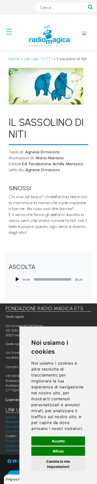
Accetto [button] (58, 441)
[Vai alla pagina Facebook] (9, 461)
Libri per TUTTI (38, 58)
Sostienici (13, 422)
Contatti (12, 431)
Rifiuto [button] (58, 451)
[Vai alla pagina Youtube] (15, 461)
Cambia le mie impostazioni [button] (58, 464)
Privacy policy (16, 441)
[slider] (52, 279)
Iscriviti (11, 417)
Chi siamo (13, 427)
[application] (48, 279)
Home (14, 58)
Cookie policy (16, 446)
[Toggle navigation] (11, 32)
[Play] (17, 279)
